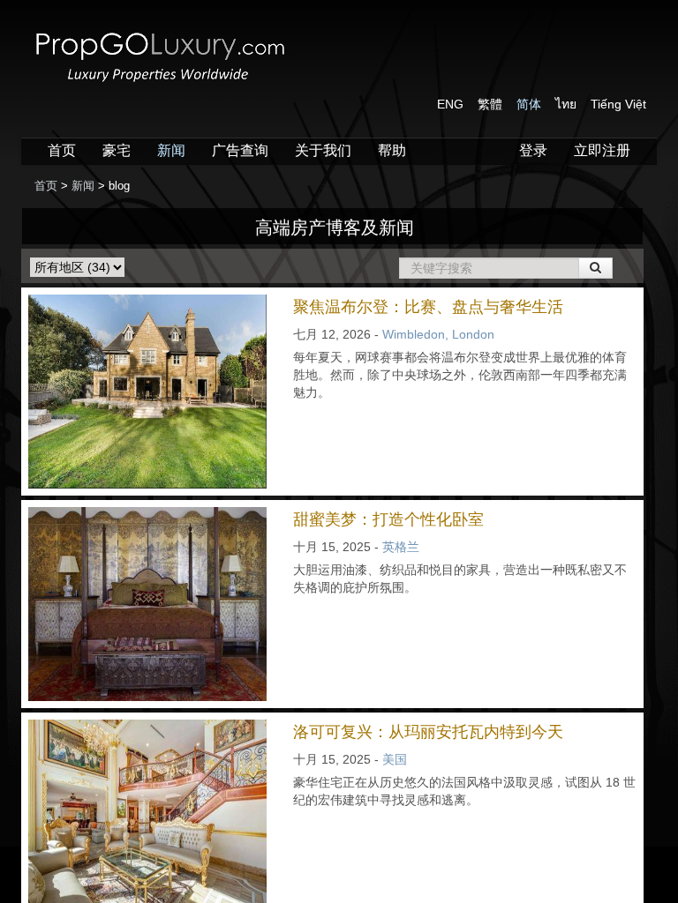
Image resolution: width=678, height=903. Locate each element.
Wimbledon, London (438, 334)
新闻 (171, 150)
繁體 (490, 104)
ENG (450, 104)
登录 (533, 150)
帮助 (392, 150)
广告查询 (240, 150)
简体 (528, 104)
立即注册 (602, 150)
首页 (62, 150)
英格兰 (400, 547)
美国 (394, 759)
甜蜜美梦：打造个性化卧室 (388, 519)
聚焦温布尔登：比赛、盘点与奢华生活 (428, 307)
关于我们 (323, 150)
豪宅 (116, 150)
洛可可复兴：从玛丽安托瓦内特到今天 (428, 732)
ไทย (565, 104)
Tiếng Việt (618, 104)
